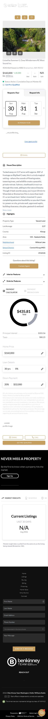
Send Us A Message (24, 649)
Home (24, 573)
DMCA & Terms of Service (26, 716)
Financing (24, 586)
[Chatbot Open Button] (41, 712)
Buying (24, 580)
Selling (24, 583)
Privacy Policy (10, 716)
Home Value (24, 589)
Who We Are (24, 593)
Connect (24, 596)
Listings (24, 577)
